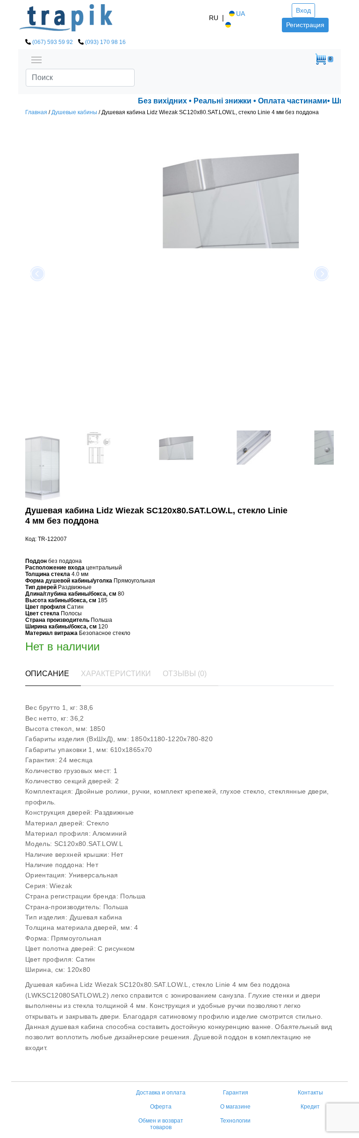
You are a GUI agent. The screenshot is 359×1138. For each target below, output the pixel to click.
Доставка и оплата (161, 1092)
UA (240, 13)
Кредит (310, 1106)
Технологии (235, 1120)
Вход (303, 10)
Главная (36, 112)
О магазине (235, 1106)
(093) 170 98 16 (105, 42)
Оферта (161, 1106)
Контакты (310, 1092)
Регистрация (305, 25)
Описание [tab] (47, 674)
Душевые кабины (74, 112)
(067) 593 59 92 (52, 42)
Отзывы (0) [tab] (185, 674)
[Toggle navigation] (36, 59)
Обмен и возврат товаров (160, 1124)
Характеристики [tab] (116, 674)
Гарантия (235, 1092)
